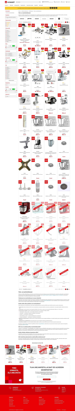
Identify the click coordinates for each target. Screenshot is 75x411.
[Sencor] (51, 18)
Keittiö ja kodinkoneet (25, 11)
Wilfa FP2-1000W (25, 324)
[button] (11, 80)
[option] (36, 37)
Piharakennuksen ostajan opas (59, 401)
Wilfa (8, 41)
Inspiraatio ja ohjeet (30, 5)
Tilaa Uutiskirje (47, 379)
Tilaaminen (11, 397)
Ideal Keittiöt (41, 404)
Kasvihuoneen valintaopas (59, 400)
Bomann (8, 35)
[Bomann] (36, 18)
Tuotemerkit (41, 5)
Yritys (24, 397)
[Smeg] (29, 18)
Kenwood (9, 31)
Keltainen (8, 78)
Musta (8, 69)
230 (8, 96)
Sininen (8, 74)
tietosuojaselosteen (48, 382)
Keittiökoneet (31, 11)
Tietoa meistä (25, 399)
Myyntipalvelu (23, 5)
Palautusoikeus (11, 400)
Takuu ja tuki (11, 403)
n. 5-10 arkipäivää (10, 55)
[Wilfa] (59, 18)
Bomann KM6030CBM (47, 300)
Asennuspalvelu (41, 399)
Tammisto (64, 388)
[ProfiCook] (44, 18)
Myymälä (63, 387)
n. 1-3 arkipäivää (10, 53)
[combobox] (28, 2)
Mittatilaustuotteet (42, 403)
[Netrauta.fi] (9, 2)
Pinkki (8, 77)
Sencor (8, 34)
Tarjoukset (11, 5)
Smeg (8, 30)
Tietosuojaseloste (26, 401)
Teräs (8, 73)
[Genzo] (66, 18)
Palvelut (40, 397)
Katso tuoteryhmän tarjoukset (11, 17)
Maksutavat (11, 399)
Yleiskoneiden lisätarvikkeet (10, 12)
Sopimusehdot (25, 403)
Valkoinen (9, 68)
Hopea (8, 67)
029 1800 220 (38, 388)
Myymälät (36, 5)
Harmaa (8, 72)
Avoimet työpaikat (26, 400)
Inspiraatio (57, 397)
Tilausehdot (11, 401)
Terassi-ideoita (57, 399)
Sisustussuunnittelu (42, 401)
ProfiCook (8, 36)
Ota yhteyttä (15, 388)
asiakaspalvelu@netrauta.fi (17, 390)
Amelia (8, 39)
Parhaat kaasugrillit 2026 (59, 403)
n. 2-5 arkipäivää (10, 54)
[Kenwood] (21, 18)
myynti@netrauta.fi (38, 391)
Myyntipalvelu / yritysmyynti (40, 387)
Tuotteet (6, 5)
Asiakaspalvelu (16, 5)
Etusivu (19, 11)
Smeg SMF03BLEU (41, 323)
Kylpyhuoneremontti (42, 400)
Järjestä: (20, 22)
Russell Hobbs (9, 40)
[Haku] (40, 2)
